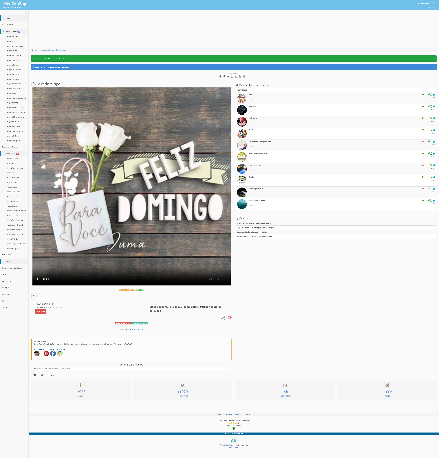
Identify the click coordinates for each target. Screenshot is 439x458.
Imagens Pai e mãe (13, 126)
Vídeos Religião (12, 239)
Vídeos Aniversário (13, 201)
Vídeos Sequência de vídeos (17, 244)
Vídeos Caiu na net (13, 206)
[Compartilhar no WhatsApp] (232, 77)
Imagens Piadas (12, 65)
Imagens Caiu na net (14, 88)
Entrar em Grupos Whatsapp (12, 268)
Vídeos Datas (11, 173)
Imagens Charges (13, 93)
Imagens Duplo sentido (15, 107)
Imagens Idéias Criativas (15, 117)
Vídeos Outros (12, 182)
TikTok (4, 274)
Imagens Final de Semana (16, 112)
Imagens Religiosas (13, 140)
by (233, 447)
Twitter (5, 307)
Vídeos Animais (12, 196)
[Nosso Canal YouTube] (240, 77)
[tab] (35, 295)
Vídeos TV (10, 163)
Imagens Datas (12, 51)
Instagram (5, 288)
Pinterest (5, 301)
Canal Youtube (7, 281)
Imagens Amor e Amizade (15, 46)
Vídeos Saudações (13, 192)
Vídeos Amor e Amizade (15, 168)
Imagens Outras (12, 60)
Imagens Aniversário (14, 84)
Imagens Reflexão (13, 136)
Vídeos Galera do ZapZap (15, 225)
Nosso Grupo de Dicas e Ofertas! (131, 329)
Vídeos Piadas (12, 187)
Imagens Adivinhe (13, 74)
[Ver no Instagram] (236, 77)
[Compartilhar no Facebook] (225, 77)
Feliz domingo (61, 50)
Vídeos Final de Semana (15, 220)
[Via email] (244, 77)
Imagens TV (11, 41)
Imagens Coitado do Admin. (16, 98)
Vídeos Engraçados (13, 177)
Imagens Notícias (13, 122)
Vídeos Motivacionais (14, 230)
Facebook (5, 294)
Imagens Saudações (14, 69)
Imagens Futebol (13, 36)
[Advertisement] (233, 29)
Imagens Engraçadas (14, 55)
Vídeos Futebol (12, 159)
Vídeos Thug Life (13, 249)
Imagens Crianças (13, 103)
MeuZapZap (225, 445)
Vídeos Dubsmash (13, 215)
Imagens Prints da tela (15, 131)
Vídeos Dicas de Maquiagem (17, 211)
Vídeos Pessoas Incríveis (15, 234)
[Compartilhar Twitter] (229, 77)
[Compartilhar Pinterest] (220, 77)
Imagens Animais (13, 79)
